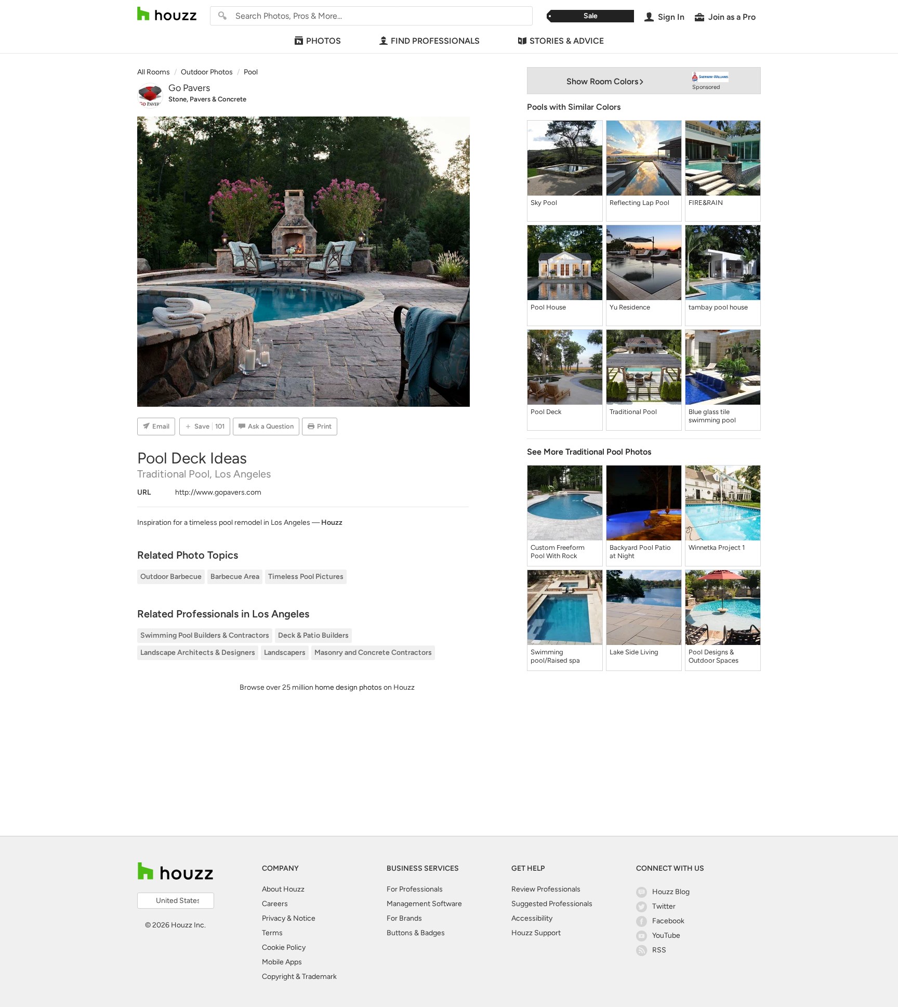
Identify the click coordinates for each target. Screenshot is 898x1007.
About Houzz (283, 889)
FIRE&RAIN (706, 202)
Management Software (424, 903)
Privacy (273, 918)
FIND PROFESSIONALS (435, 41)
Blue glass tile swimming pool (712, 416)
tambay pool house (718, 307)
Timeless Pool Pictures (306, 576)
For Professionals (415, 889)
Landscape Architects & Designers (197, 652)
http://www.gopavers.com (218, 492)
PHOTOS (323, 41)
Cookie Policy (284, 947)
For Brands (404, 918)
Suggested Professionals (551, 903)
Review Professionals (545, 889)
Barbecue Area (234, 576)
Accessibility (531, 918)
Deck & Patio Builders (313, 635)
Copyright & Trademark (299, 976)
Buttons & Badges (416, 932)
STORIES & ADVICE (567, 41)
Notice (304, 918)
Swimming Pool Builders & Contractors (204, 635)
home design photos (348, 687)
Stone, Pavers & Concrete (207, 99)
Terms (272, 932)
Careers (275, 903)
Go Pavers (189, 88)
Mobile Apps (282, 962)
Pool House (548, 307)
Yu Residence (630, 307)
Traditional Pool (633, 412)
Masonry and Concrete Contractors (373, 652)
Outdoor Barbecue (171, 576)
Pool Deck (546, 412)
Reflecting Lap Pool (639, 202)
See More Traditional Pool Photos (589, 452)
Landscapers (285, 652)
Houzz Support (536, 932)
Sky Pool (544, 202)
